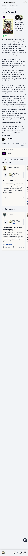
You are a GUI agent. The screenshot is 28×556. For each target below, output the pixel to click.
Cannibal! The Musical (7, 7)
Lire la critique (7, 195)
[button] (25, 2)
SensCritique (4, 5)
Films (10, 5)
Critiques (15, 7)
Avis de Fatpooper (6, 8)
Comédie (14, 5)
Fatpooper (18, 28)
